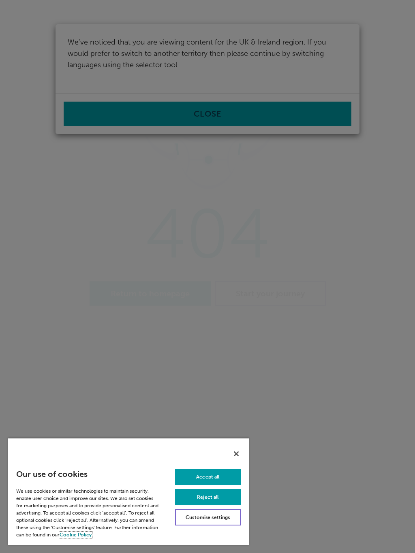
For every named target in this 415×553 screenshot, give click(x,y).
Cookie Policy (76, 535)
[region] (128, 491)
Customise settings (208, 517)
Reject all (207, 497)
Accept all (207, 477)
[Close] (236, 454)
